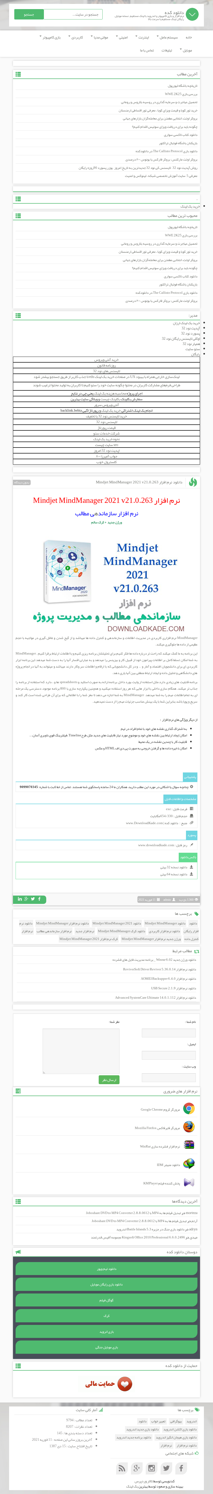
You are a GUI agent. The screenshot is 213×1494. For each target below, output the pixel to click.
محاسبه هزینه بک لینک (110, 393)
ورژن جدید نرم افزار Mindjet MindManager (151, 939)
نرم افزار (166, 1445)
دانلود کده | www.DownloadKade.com (152, 823)
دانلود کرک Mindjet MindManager (121, 931)
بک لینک (132, 1486)
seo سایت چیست (106, 444)
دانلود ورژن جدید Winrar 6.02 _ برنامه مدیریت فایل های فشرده (154, 959)
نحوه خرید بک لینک (106, 439)
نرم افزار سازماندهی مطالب (54, 931)
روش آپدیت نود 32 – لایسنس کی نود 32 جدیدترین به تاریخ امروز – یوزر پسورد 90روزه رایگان (138, 167)
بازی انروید (106, 1331)
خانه (189, 37)
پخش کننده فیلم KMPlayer (161, 1183)
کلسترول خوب (106, 461)
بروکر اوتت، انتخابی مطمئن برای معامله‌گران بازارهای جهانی (160, 118)
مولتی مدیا (100, 37)
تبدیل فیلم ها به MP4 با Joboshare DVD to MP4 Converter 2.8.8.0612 (133, 1213)
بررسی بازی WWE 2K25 (181, 94)
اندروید (192, 1421)
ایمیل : (191, 1044)
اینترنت (143, 37)
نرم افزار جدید (84, 931)
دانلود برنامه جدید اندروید (133, 1437)
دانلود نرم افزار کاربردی (164, 931)
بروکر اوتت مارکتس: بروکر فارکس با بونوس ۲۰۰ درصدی (161, 159)
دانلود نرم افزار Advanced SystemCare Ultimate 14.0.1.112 (155, 997)
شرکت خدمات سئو (106, 433)
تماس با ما (147, 50)
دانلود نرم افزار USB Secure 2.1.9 (173, 988)
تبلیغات (167, 50)
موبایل (187, 50)
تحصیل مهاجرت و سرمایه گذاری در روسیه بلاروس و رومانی (159, 102)
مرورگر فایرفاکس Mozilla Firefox (157, 1128)
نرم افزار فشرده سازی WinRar (160, 1146)
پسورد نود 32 (190, 333)
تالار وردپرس (144, 1481)
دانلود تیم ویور (106, 1268)
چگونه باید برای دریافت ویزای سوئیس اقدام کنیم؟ (164, 126)
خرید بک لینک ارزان (186, 322)
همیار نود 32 (191, 343)
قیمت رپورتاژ (107, 427)
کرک (107, 1315)
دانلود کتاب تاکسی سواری (180, 134)
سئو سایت (192, 348)
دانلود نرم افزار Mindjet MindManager (62, 923)
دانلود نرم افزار (187, 1445)
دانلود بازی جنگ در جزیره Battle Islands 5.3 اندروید (150, 1229)
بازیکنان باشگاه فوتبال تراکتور (178, 143)
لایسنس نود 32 (106, 421)
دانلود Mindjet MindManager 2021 (116, 923)
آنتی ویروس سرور (106, 404)
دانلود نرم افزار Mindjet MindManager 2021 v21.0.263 (139, 482)
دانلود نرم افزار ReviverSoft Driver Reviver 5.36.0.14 (159, 969)
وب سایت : (189, 1066)
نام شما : (190, 1021)
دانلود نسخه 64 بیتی (173, 874)
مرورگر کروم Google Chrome (160, 1109)
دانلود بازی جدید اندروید (142, 1429)
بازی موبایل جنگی (106, 1347)
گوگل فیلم (106, 1300)
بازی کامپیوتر (51, 37)
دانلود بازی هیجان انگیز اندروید (176, 1437)
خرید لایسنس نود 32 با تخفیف (106, 416)
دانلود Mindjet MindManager (165, 923)
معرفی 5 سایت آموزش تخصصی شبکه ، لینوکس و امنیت (161, 175)
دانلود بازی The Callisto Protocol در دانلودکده (166, 151)
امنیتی (123, 37)
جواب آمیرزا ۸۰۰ (106, 456)
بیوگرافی (176, 1421)
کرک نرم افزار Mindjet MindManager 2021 (88, 939)
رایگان (195, 354)
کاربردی (77, 37)
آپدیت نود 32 (191, 328)
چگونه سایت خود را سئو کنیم (104, 385)
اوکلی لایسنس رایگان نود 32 (181, 338)
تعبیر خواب (158, 1421)
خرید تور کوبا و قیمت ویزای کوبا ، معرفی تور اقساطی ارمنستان (158, 110)
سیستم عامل (168, 37)
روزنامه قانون (106, 365)
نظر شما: (114, 1021)
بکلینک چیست (110, 399)
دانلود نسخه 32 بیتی (173, 867)
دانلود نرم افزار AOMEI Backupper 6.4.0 (168, 978)
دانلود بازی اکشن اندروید (180, 1429)
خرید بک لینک (190, 206)
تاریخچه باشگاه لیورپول (182, 85)
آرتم (194, 1221)
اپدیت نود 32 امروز (106, 450)
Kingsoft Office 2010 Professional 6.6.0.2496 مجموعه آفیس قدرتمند (138, 1237)
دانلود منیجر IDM (168, 1165)
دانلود (193, 923)
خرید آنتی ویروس (106, 359)
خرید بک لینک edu (101, 376)
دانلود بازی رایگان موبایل (106, 1284)
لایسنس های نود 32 (106, 371)
